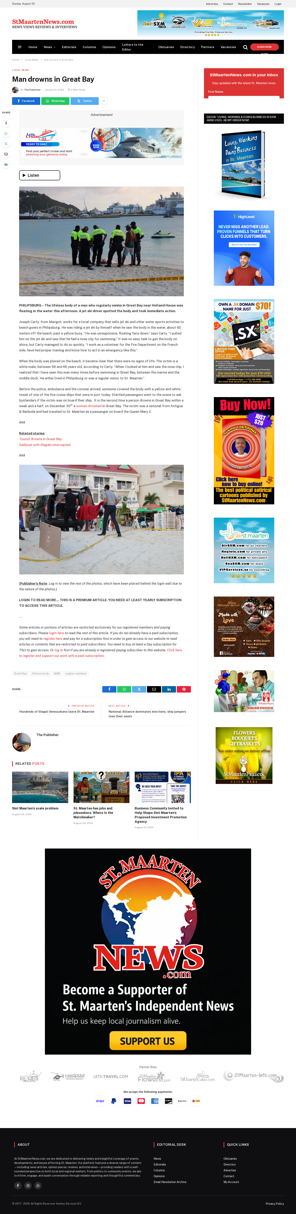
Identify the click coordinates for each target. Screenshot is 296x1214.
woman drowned (88, 406)
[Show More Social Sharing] (104, 101)
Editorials (69, 47)
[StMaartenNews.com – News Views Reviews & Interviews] (44, 23)
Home (33, 47)
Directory (187, 47)
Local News (20, 70)
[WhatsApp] (6, 133)
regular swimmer (76, 673)
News (48, 47)
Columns (89, 47)
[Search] (245, 47)
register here (52, 639)
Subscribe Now (264, 48)
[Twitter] (6, 144)
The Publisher (32, 89)
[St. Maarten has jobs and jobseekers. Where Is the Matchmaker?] (101, 787)
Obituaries (166, 47)
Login (278, 3)
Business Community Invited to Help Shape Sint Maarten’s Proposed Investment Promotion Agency (161, 814)
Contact (228, 3)
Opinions (109, 47)
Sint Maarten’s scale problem (35, 808)
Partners (207, 47)
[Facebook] (6, 123)
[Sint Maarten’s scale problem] (40, 787)
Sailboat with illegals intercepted (44, 445)
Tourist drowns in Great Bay (40, 439)
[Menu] (20, 47)
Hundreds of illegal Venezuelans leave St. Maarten (57, 711)
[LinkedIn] (6, 164)
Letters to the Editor (132, 47)
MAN (57, 673)
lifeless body (40, 673)
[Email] (6, 154)
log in (59, 650)
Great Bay (20, 673)
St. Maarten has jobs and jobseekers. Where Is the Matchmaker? (93, 812)
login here (56, 633)
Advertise (212, 3)
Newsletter (245, 3)
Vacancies (263, 3)
